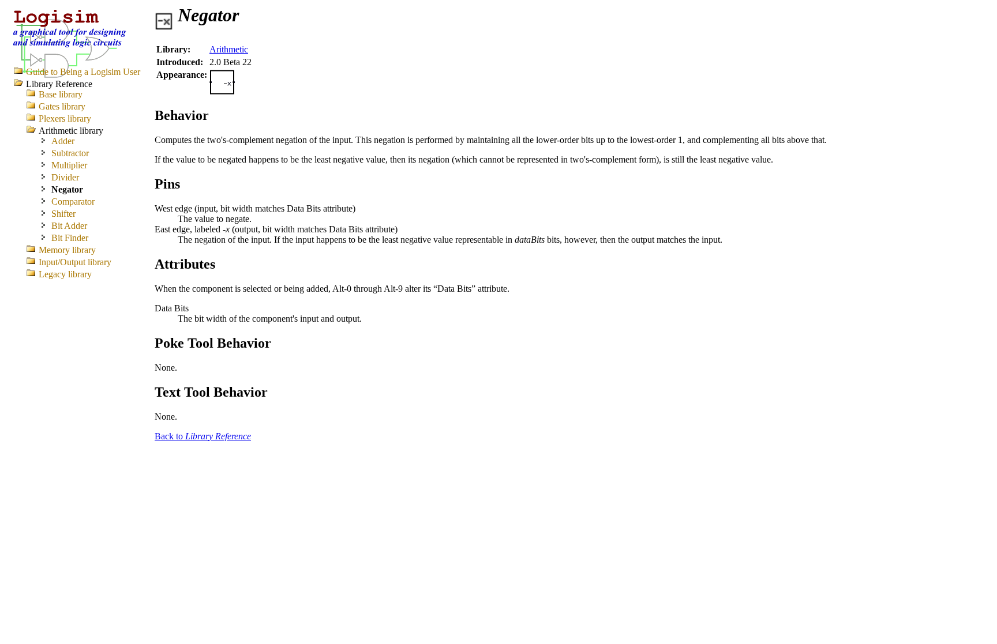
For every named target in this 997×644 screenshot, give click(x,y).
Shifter (63, 214)
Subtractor (70, 153)
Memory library (67, 250)
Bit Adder (69, 226)
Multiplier (69, 165)
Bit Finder (69, 238)
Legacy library (65, 274)
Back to (203, 436)
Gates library (62, 106)
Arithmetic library (71, 130)
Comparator (73, 201)
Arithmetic (228, 49)
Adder (62, 141)
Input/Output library (75, 262)
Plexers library (65, 118)
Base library (61, 94)
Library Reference (59, 84)
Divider (65, 177)
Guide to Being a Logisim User (83, 72)
